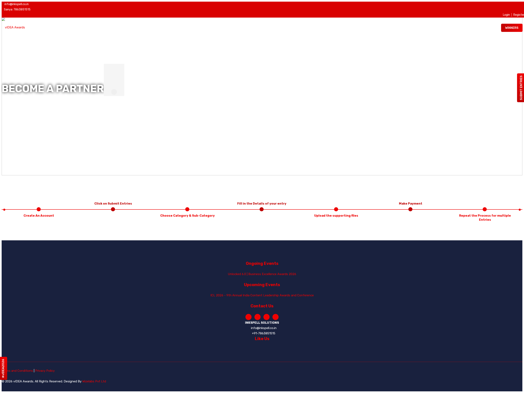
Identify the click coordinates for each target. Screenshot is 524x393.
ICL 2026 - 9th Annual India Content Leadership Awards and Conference (262, 295)
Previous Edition (482, 48)
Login (506, 15)
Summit (373, 48)
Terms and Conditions (17, 371)
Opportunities (399, 48)
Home (333, 48)
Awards (352, 48)
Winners (511, 28)
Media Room (428, 48)
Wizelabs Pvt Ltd (94, 381)
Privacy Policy (45, 371)
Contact (453, 48)
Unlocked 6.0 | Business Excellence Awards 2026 (262, 274)
